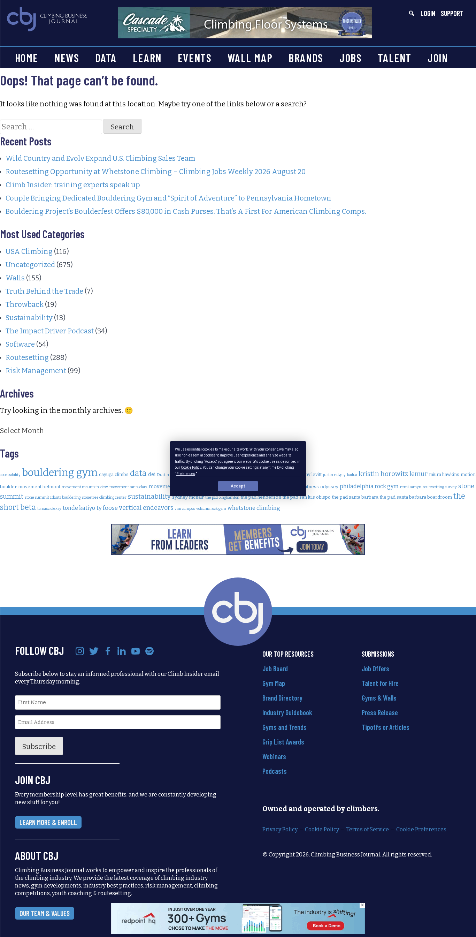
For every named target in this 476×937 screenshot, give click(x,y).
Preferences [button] (185, 473)
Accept (238, 485)
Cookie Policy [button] (191, 467)
